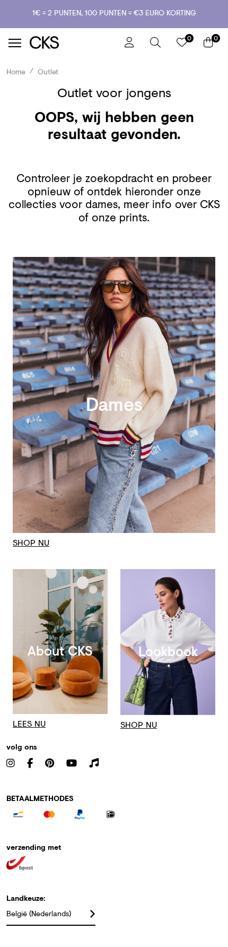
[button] (155, 42)
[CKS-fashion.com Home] (73, 42)
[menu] (15, 43)
